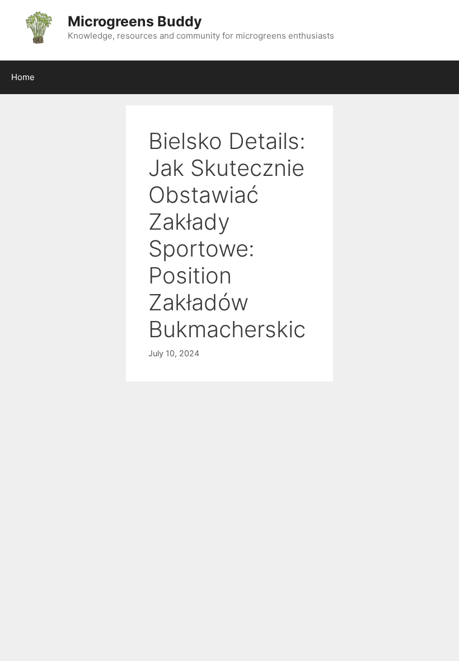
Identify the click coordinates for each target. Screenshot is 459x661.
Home (23, 77)
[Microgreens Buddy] (37, 26)
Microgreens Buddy (135, 21)
